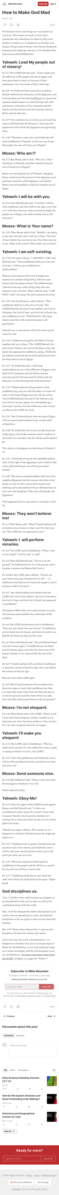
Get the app (43, 1182)
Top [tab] (5, 1070)
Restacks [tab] (20, 1035)
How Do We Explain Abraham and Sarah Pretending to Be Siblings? (21, 1097)
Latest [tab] (12, 1070)
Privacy (29, 1175)
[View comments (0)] (11, 25)
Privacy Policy (50, 996)
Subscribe (43, 4)
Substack (16, 1189)
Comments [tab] (9, 1035)
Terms (37, 1175)
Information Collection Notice (29, 996)
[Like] (5, 25)
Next (50, 1016)
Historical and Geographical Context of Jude (18, 1115)
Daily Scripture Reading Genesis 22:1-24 (20, 1079)
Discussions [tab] (23, 1070)
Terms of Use (42, 993)
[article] (29, 1083)
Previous (11, 1016)
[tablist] (14, 1035)
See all (7, 1131)
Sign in (53, 4)
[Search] (54, 1070)
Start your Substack (22, 1182)
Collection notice (49, 1175)
